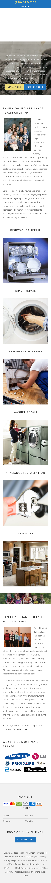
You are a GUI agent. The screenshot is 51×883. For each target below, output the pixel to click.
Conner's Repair (25, 23)
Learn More (14, 87)
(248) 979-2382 (25, 2)
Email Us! (25, 7)
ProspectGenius (21, 872)
